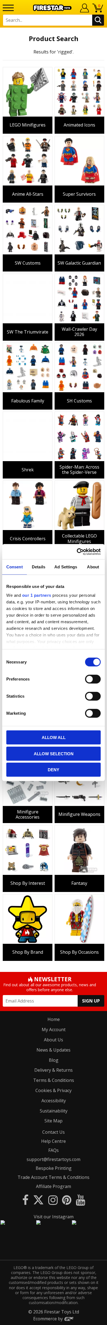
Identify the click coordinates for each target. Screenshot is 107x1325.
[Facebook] (25, 1199)
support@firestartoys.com (53, 1159)
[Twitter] (38, 1199)
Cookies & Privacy (53, 1090)
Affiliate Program (53, 1186)
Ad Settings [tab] (65, 567)
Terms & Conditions (53, 1080)
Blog (53, 1060)
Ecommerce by (48, 1319)
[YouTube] (80, 1199)
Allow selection (54, 753)
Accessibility (53, 1101)
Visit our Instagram (54, 1217)
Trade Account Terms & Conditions (53, 1177)
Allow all (54, 737)
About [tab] (93, 567)
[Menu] (8, 8)
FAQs (53, 1150)
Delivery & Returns (53, 1070)
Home (53, 1019)
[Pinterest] (66, 1199)
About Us (53, 1040)
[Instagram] (53, 1199)
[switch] (93, 679)
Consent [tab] (14, 567)
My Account (54, 1029)
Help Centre (53, 1141)
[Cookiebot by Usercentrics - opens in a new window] (77, 551)
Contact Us (53, 1132)
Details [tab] (38, 567)
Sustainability (53, 1111)
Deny (53, 769)
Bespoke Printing (54, 1168)
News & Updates (53, 1050)
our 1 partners (36, 595)
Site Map (53, 1121)
